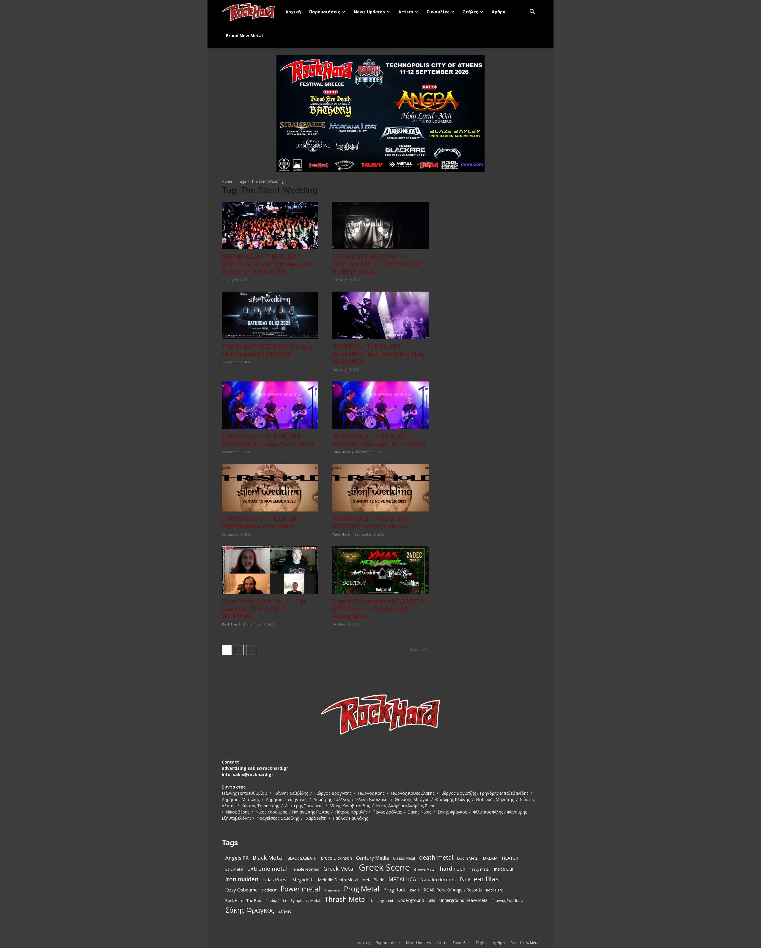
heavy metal (479, 869)
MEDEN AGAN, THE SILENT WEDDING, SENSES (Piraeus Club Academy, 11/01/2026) (268, 264)
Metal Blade (373, 880)
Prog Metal (361, 889)
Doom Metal (468, 858)
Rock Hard (341, 452)
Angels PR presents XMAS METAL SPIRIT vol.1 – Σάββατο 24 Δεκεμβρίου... (379, 609)
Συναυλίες (438, 12)
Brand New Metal (244, 35)
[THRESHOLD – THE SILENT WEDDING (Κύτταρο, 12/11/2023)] (270, 405)
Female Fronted (305, 869)
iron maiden (241, 879)
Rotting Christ (275, 901)
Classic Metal (404, 858)
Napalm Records (438, 880)
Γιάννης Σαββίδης (508, 900)
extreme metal (267, 868)
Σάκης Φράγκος (249, 910)
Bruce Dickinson (336, 858)
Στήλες (470, 12)
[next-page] (251, 650)
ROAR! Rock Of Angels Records (453, 890)
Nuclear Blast (480, 879)
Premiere (332, 890)
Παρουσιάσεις (324, 12)
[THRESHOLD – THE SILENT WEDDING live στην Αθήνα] (270, 487)
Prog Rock (394, 890)
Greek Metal (339, 869)
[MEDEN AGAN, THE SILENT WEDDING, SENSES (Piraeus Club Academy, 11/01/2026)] (270, 225)
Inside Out (503, 869)
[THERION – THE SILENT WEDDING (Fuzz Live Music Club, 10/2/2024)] (380, 315)
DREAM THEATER (500, 858)
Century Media (372, 858)
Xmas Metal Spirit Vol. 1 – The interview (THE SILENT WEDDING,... (264, 609)
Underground (382, 900)
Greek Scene (384, 867)
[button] (532, 12)
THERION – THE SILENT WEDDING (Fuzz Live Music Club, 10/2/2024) (378, 354)
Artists (405, 12)
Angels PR (237, 858)
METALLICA (402, 879)
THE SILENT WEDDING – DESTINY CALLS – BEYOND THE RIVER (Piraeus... (378, 264)
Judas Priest (275, 880)
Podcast (269, 890)
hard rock (452, 869)
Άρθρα (499, 12)
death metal (436, 857)
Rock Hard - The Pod (243, 900)
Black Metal (268, 858)
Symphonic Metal (305, 900)
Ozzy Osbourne (241, 890)
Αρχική (293, 12)
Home (227, 181)
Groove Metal (424, 869)
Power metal (300, 889)
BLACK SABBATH (302, 858)
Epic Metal (234, 869)
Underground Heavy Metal (463, 900)
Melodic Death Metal (338, 880)
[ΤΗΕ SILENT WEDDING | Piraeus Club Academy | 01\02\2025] (270, 315)
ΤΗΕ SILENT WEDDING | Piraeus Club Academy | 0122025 (267, 350)
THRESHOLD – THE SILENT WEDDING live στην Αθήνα (261, 522)
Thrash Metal (345, 899)
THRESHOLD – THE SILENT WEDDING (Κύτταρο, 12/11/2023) (269, 440)
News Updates (369, 12)
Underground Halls (416, 900)
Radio (415, 890)
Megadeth (303, 880)
